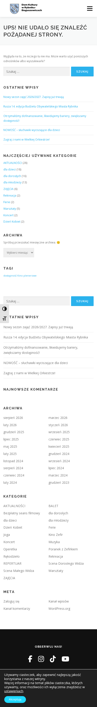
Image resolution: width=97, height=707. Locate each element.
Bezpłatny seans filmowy (21, 513)
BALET (53, 506)
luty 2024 (10, 482)
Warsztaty (9, 209)
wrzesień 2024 (59, 461)
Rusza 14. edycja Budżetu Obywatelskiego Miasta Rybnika (40, 106)
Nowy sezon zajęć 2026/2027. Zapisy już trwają (33, 97)
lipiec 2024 (56, 468)
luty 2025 (10, 454)
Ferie (6, 202)
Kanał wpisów (58, 601)
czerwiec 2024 (13, 475)
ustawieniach (13, 691)
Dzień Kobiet (11, 222)
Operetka (10, 549)
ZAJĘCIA (8, 189)
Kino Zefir (55, 534)
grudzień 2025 (13, 432)
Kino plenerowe (27, 275)
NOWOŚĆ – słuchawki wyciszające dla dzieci (31, 130)
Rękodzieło (11, 556)
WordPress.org (59, 608)
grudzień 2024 (58, 454)
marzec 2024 (57, 475)
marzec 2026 (57, 417)
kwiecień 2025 (58, 446)
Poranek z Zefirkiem (63, 549)
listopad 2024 (13, 461)
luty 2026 (10, 425)
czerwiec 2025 (58, 439)
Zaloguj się (11, 601)
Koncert (8, 215)
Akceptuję (15, 699)
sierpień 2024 (13, 468)
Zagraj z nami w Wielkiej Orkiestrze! (26, 139)
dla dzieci (9, 169)
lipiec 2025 (11, 439)
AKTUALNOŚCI (12, 163)
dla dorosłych (12, 176)
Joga (6, 534)
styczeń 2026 (58, 425)
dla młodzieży (12, 182)
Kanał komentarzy (16, 608)
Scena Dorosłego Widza (66, 563)
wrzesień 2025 (59, 432)
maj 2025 (10, 446)
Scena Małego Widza (18, 571)
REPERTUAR (12, 563)
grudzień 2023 (58, 482)
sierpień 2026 (13, 417)
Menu (89, 8)
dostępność (10, 275)
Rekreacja (9, 195)
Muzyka (54, 542)
